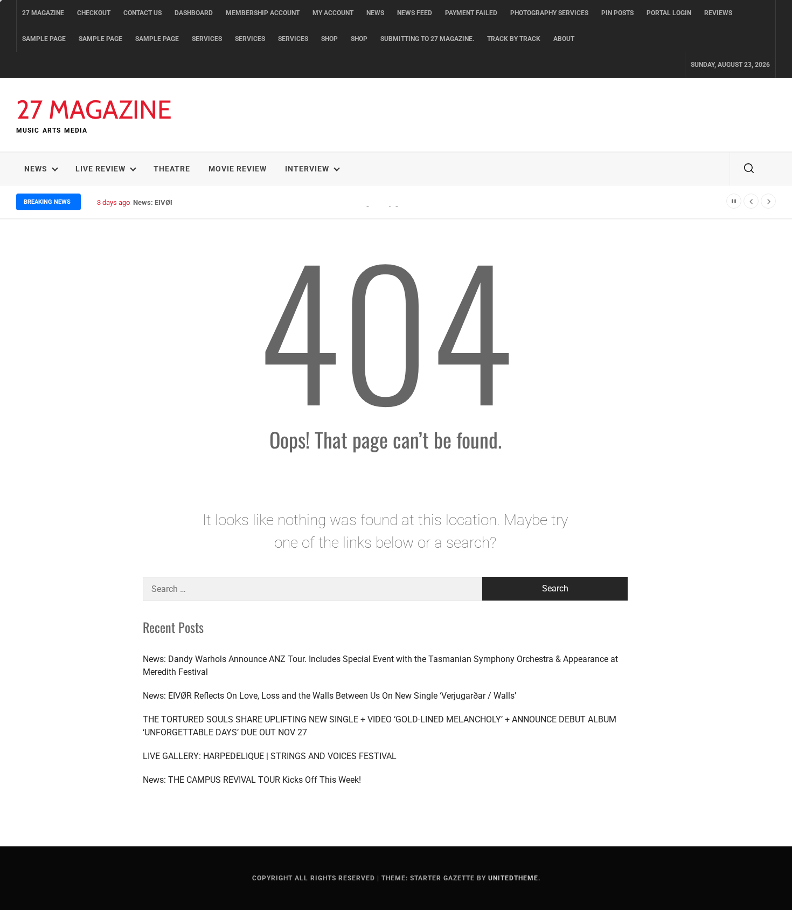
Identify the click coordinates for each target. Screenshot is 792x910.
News (375, 13)
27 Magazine (43, 13)
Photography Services (549, 13)
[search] (749, 169)
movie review (238, 168)
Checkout (93, 13)
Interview (307, 168)
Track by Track (513, 39)
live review (100, 168)
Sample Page (44, 39)
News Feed (414, 13)
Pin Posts (617, 13)
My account (332, 13)
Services (207, 39)
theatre (172, 168)
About (563, 39)
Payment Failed (471, 13)
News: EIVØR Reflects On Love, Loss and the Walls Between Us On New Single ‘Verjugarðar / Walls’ (329, 696)
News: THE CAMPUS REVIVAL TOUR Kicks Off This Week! (252, 780)
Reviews (718, 13)
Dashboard (194, 13)
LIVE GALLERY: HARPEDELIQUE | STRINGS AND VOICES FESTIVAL (270, 756)
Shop (329, 39)
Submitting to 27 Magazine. (427, 39)
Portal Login (669, 13)
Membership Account (263, 13)
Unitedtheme (513, 878)
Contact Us (142, 13)
